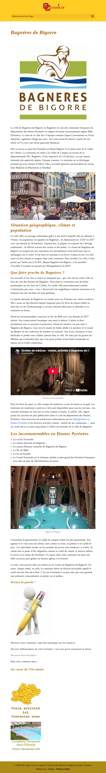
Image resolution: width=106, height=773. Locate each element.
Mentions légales (63, 769)
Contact (51, 769)
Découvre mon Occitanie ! (24, 655)
